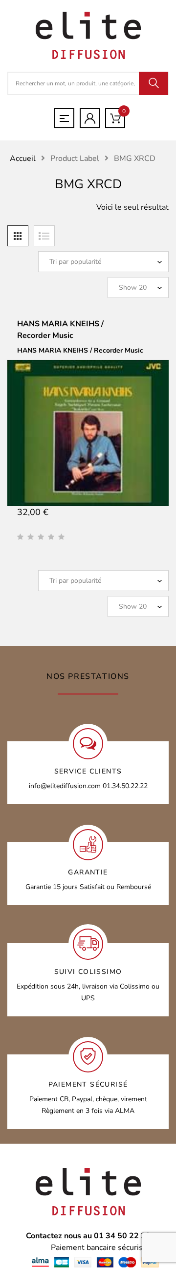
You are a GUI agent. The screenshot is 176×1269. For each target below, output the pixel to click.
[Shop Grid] (17, 235)
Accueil (23, 158)
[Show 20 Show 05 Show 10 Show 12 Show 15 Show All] (138, 287)
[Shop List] (44, 235)
